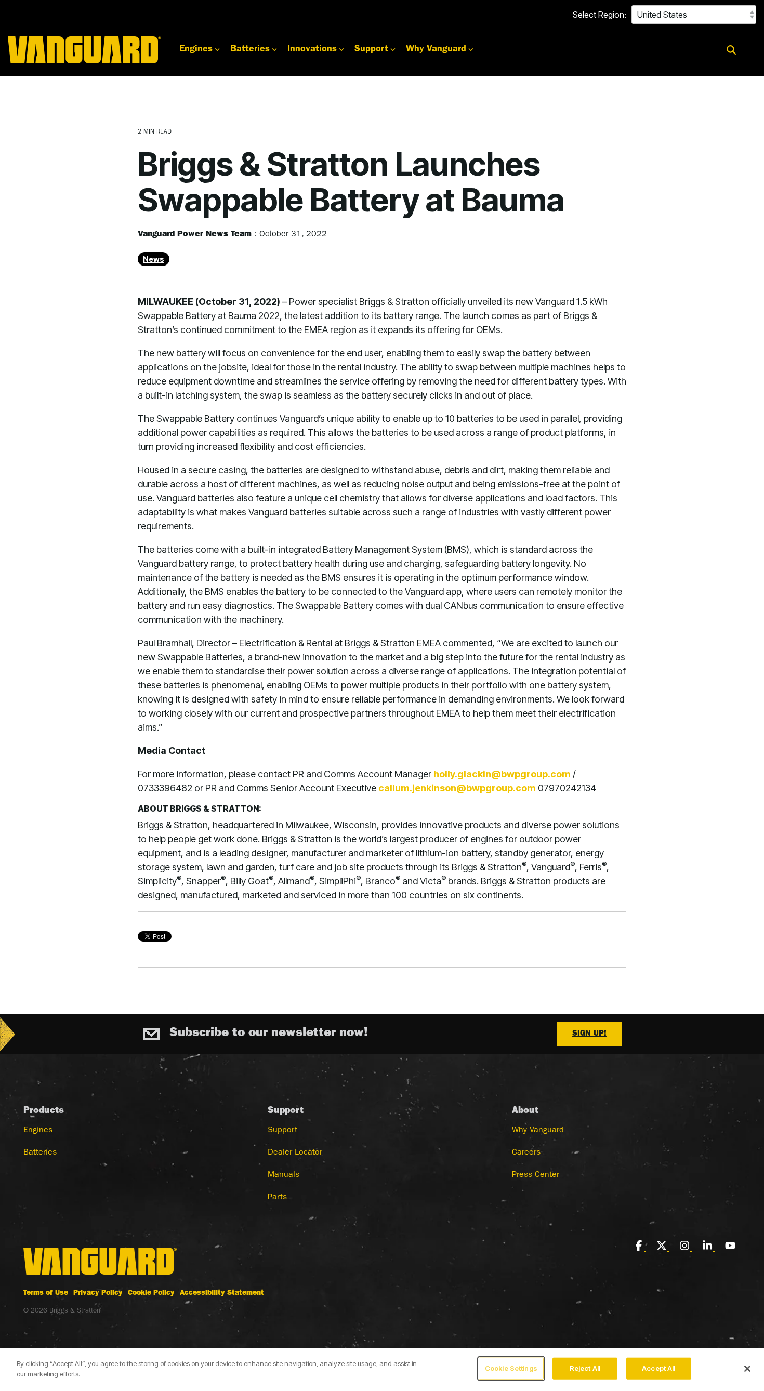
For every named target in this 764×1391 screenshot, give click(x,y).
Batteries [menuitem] (40, 1153)
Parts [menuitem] (277, 1198)
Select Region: (599, 14)
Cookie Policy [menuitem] (151, 1293)
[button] (640, 1246)
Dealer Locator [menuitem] (295, 1153)
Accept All (658, 1368)
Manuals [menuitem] (283, 1175)
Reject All (585, 1368)
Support (371, 50)
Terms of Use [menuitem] (45, 1293)
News (153, 259)
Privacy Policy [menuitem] (98, 1293)
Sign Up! (589, 1034)
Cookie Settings (511, 1368)
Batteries (250, 50)
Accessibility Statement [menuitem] (222, 1293)
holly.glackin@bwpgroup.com (502, 774)
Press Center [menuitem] (535, 1175)
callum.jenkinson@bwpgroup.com (457, 788)
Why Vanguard (436, 50)
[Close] (747, 1368)
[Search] (731, 50)
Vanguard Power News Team (196, 235)
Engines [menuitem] (37, 1131)
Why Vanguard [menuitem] (538, 1131)
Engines (196, 50)
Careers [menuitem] (526, 1153)
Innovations (312, 50)
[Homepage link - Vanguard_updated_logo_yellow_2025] (100, 1275)
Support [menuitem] (282, 1131)
